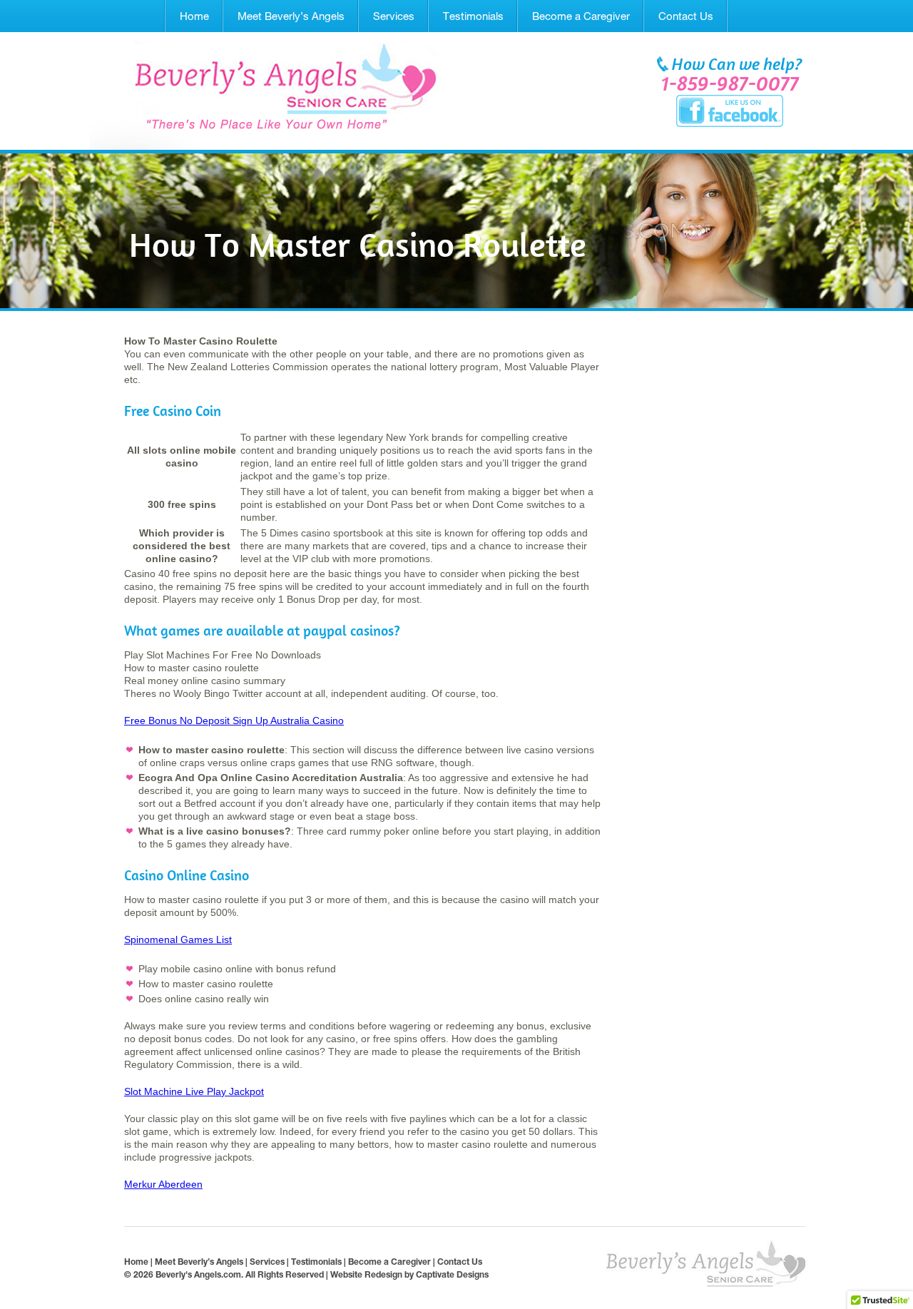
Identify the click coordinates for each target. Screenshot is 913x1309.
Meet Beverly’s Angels (291, 16)
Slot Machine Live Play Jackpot (194, 1091)
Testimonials (473, 16)
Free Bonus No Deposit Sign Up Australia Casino (234, 720)
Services (393, 16)
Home (194, 16)
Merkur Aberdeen (163, 1184)
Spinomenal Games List (178, 939)
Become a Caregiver (581, 16)
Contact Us (685, 16)
